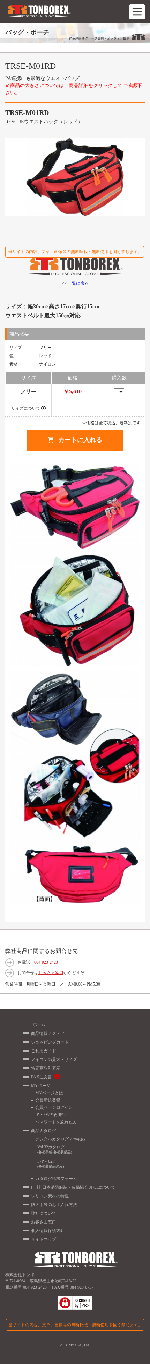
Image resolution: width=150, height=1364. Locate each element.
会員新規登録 (47, 1100)
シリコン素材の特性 (50, 1196)
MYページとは (49, 1092)
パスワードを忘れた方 (56, 1122)
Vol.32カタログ (54, 1149)
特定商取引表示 (45, 1068)
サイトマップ (43, 1239)
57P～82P (50, 1163)
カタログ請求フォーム (56, 1178)
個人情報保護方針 (48, 1230)
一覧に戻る (78, 283)
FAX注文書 (41, 1076)
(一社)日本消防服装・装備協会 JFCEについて (73, 1187)
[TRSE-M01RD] (75, 177)
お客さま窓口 (50, 972)
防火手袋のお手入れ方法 (54, 1204)
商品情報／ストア (48, 1033)
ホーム (39, 1024)
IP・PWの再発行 (50, 1114)
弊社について (43, 1213)
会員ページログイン (54, 1107)
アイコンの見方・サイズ (54, 1059)
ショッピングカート (50, 1042)
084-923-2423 (46, 962)
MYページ (41, 1085)
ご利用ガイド (43, 1050)
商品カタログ (43, 1130)
